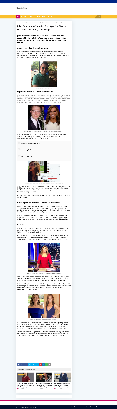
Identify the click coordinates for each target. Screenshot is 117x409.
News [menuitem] (43, 16)
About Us (92, 406)
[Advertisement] (45, 351)
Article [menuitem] (38, 16)
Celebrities (23, 22)
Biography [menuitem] (24, 16)
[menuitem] (18, 16)
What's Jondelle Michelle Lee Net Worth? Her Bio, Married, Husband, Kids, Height (44, 385)
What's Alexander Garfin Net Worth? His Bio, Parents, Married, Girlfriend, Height (62, 385)
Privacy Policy (74, 406)
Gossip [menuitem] (31, 16)
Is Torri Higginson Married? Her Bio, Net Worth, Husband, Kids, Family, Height (25, 385)
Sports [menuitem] (50, 16)
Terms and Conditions (84, 406)
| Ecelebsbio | (30, 407)
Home (18, 22)
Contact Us (98, 406)
